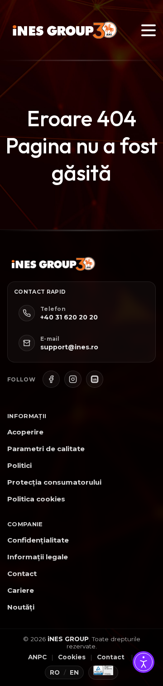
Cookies (72, 657)
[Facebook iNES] (51, 379)
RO (55, 672)
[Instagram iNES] (73, 379)
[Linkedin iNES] (94, 379)
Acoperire (25, 432)
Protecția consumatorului (54, 482)
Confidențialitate (38, 540)
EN (74, 672)
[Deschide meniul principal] (148, 30)
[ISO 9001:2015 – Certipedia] (103, 672)
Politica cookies (36, 499)
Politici (19, 465)
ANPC (37, 657)
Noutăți (20, 607)
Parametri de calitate (46, 448)
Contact (22, 573)
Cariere (20, 590)
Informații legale (37, 557)
